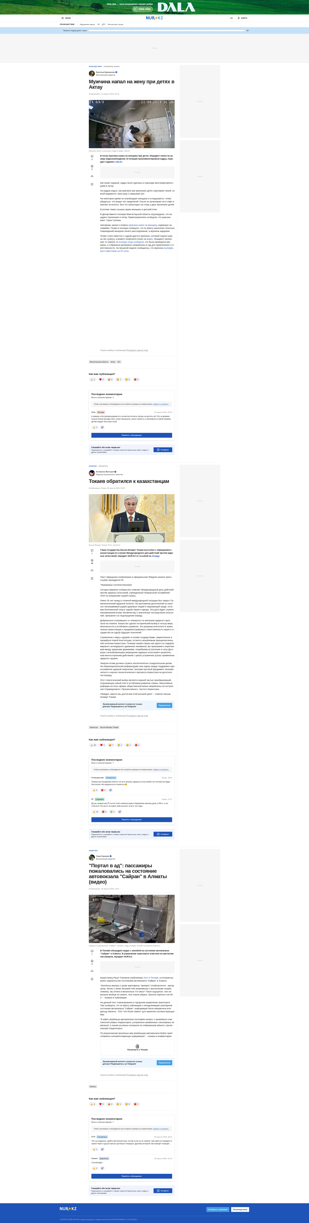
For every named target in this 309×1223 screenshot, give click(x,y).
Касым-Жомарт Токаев (109, 727)
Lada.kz (118, 162)
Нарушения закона (87, 24)
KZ (231, 18)
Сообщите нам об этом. (137, 350)
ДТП (103, 24)
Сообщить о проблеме (217, 1209)
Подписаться (164, 705)
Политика (93, 466)
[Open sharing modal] (92, 176)
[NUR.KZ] (154, 18)
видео (150, 239)
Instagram (165, 450)
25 (95, 745)
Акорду (155, 556)
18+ (118, 362)
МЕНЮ (68, 18)
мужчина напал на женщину (143, 225)
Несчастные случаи (115, 24)
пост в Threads (151, 978)
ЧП (98, 24)
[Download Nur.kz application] (154, 7)
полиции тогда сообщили (131, 242)
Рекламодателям (240, 1209)
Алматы (93, 1086)
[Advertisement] (154, 48)
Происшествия (67, 24)
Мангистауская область (99, 362)
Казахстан (103, 466)
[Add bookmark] (92, 184)
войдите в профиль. (161, 404)
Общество (93, 851)
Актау (113, 362)
